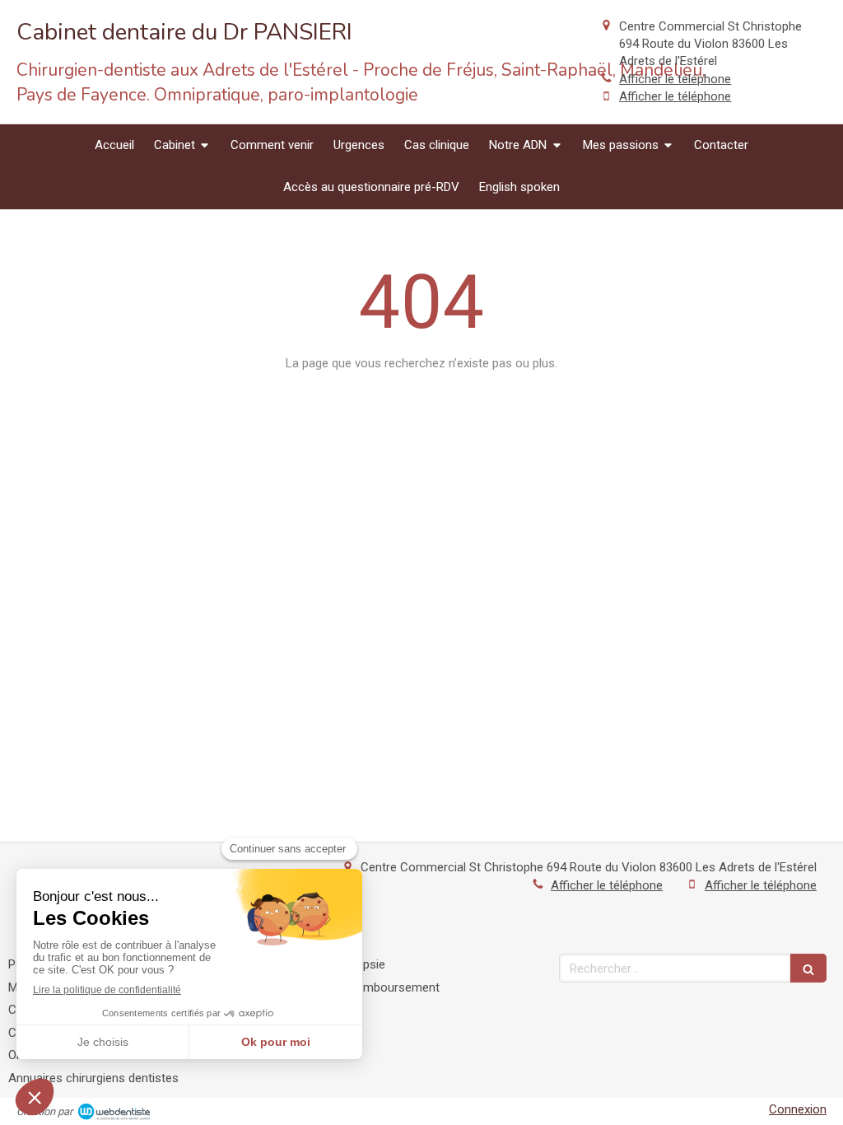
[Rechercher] (808, 968)
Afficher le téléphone (675, 79)
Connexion (798, 1109)
